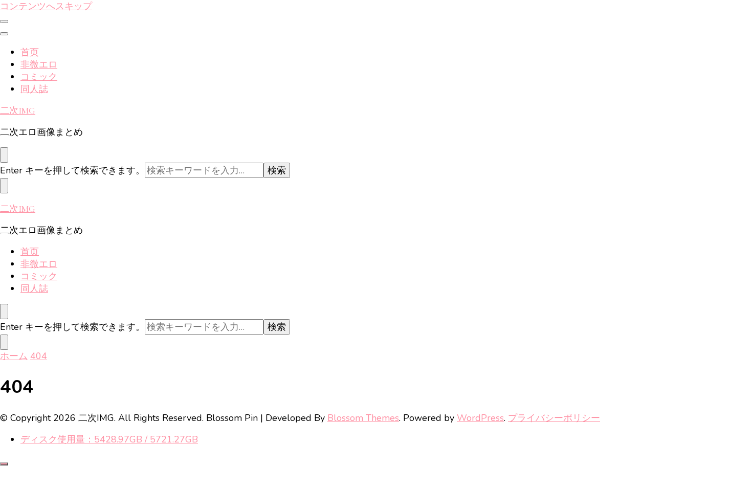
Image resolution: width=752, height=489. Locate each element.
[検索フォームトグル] (4, 155)
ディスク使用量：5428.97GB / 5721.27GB (109, 439)
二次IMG (17, 110)
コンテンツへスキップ (46, 6)
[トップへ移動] (4, 463)
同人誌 (34, 89)
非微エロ (38, 64)
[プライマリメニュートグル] (4, 21)
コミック (38, 77)
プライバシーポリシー (554, 418)
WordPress (480, 418)
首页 (29, 52)
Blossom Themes (363, 418)
